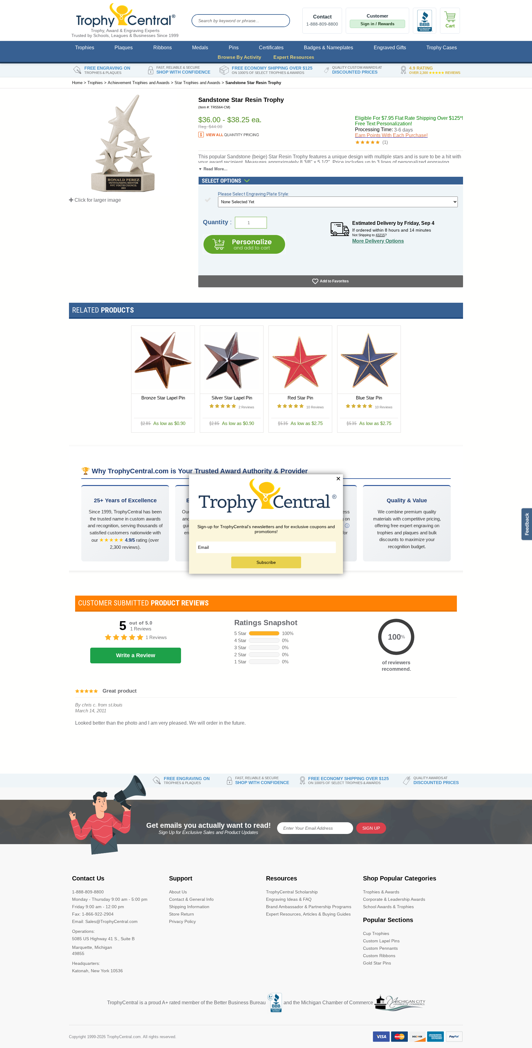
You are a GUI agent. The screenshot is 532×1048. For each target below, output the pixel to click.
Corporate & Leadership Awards (394, 899)
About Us (178, 891)
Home (77, 82)
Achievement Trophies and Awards (139, 82)
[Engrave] (244, 244)
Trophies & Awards (381, 891)
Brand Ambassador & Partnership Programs (308, 906)
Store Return (181, 914)
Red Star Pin (300, 397)
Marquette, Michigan (92, 947)
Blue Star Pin (369, 397)
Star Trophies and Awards (197, 82)
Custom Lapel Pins (381, 940)
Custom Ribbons (379, 955)
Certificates (271, 47)
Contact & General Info (191, 899)
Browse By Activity (239, 57)
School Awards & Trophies (388, 906)
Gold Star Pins (377, 963)
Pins (234, 47)
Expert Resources (293, 57)
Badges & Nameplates (328, 47)
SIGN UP (371, 828)
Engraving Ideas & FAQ (289, 899)
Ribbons (162, 47)
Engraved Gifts (390, 47)
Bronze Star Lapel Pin (163, 397)
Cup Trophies (376, 933)
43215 (380, 235)
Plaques (124, 47)
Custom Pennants (380, 948)
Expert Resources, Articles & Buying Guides (308, 914)
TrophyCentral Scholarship (292, 891)
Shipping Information (189, 906)
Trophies (84, 47)
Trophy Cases (441, 47)
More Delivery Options (378, 241)
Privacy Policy (182, 921)
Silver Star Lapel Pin (232, 397)
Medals (200, 47)
